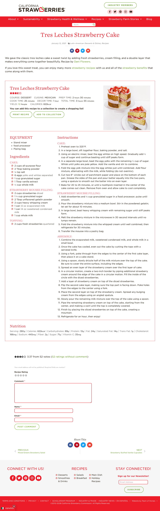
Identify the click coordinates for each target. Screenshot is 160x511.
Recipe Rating (21, 372)
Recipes (96, 19)
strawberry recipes (83, 68)
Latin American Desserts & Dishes (85, 43)
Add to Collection (49, 114)
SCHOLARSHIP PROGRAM (63, 501)
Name (17, 407)
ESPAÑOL (10, 508)
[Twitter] (115, 11)
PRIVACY (32, 501)
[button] (72, 51)
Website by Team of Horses (143, 501)
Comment (19, 381)
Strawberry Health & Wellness (65, 19)
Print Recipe (21, 114)
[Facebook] (109, 11)
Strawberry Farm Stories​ (124, 19)
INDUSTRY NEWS (106, 501)
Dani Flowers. (82, 61)
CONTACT (44, 501)
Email (17, 416)
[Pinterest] (120, 11)
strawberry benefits (135, 68)
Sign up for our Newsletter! (133, 476)
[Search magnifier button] (93, 24)
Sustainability (31, 19)
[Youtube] (130, 11)
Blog (149, 19)
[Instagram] (125, 11)
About (12, 19)
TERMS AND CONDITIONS (13, 501)
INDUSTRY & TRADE (87, 501)
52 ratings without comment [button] (69, 356)
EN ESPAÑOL (122, 501)
